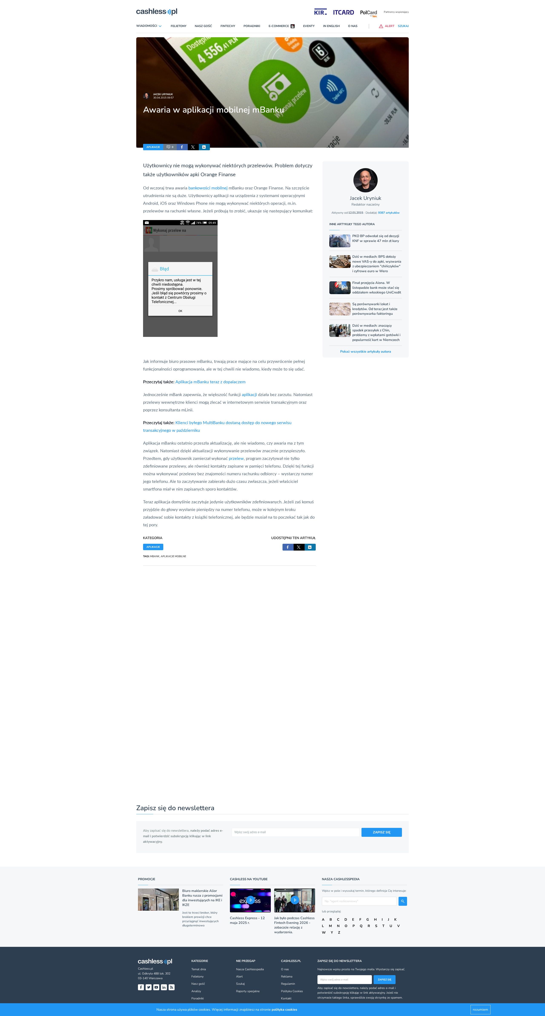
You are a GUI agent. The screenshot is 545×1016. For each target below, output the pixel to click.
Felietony (178, 26)
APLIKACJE (153, 147)
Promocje (146, 879)
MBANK (154, 556)
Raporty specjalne (248, 991)
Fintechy (228, 26)
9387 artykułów (389, 213)
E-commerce (279, 26)
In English (331, 26)
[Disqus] (229, 619)
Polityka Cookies (292, 991)
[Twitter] (149, 987)
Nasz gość (203, 26)
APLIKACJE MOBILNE (173, 556)
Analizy (196, 991)
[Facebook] (141, 987)
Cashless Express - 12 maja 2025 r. (247, 920)
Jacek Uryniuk (163, 94)
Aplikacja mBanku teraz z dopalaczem (210, 382)
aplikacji (249, 395)
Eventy (309, 26)
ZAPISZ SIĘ (381, 832)
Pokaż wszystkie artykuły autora (365, 351)
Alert (239, 977)
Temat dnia (198, 969)
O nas (352, 26)
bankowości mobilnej (208, 188)
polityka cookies (284, 1009)
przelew (236, 458)
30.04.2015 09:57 (163, 97)
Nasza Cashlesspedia (250, 969)
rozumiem (480, 1009)
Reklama (286, 977)
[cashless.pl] (156, 12)
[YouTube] (156, 987)
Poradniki (252, 26)
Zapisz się (384, 979)
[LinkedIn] (164, 987)
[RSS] (172, 987)
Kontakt (286, 998)
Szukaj (240, 984)
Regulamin (288, 984)
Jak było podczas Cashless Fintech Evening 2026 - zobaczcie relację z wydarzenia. (294, 925)
